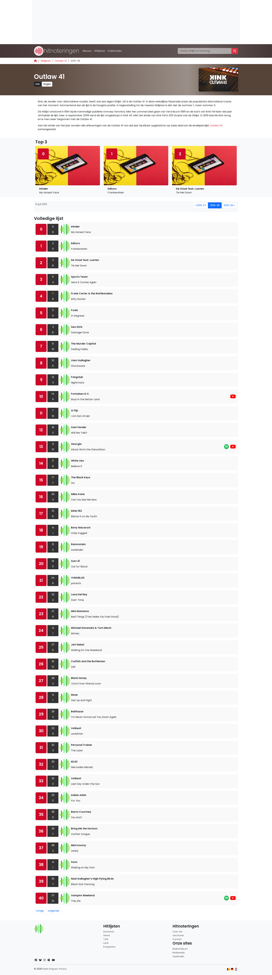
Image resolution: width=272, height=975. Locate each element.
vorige (40, 911)
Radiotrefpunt (180, 948)
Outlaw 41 (61, 61)
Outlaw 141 (216, 125)
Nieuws (87, 51)
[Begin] (35, 61)
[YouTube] (233, 397)
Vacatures (178, 935)
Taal (105, 939)
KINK (37, 84)
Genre (106, 935)
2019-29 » (229, 205)
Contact (177, 939)
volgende (53, 911)
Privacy (63, 968)
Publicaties (115, 51)
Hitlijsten (99, 51)
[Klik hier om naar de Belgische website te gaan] (228, 969)
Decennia (108, 931)
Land (105, 943)
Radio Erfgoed (50, 968)
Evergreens (109, 946)
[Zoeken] (234, 51)
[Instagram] (44, 960)
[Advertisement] (126, 22)
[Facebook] (36, 960)
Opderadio (178, 956)
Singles (47, 84)
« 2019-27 (200, 205)
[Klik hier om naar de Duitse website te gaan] (232, 969)
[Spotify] (226, 447)
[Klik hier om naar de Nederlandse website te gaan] (236, 969)
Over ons (177, 931)
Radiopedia (179, 952)
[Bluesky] (40, 960)
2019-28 (215, 205)
